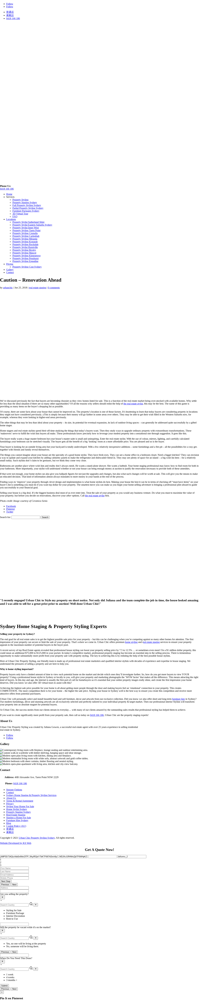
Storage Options (14, 789)
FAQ (14, 216)
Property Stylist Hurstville (25, 247)
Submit (4, 986)
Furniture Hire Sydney (17, 820)
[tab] (99, 859)
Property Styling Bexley (24, 250)
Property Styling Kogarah (25, 241)
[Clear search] (35, 905)
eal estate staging (151, 642)
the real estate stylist (133, 403)
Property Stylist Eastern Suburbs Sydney (32, 225)
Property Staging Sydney (24, 202)
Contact (10, 272)
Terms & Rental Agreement (19, 801)
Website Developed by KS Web (15, 843)
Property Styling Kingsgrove (26, 255)
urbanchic (8, 287)
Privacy (10, 803)
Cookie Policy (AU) (16, 826)
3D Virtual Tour (20, 213)
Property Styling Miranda (24, 239)
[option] (102, 910)
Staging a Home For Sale (18, 817)
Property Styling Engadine (25, 261)
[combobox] (99, 897)
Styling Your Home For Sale (20, 806)
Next (14, 884)
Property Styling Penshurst (25, 258)
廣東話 (10, 15)
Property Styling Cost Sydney (27, 266)
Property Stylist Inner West (25, 227)
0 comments (54, 287)
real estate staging (37, 287)
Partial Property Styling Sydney (27, 208)
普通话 (10, 12)
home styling (131, 642)
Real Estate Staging (15, 814)
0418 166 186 (13, 18)
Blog (8, 823)
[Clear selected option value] (2, 897)
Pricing (9, 264)
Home (9, 194)
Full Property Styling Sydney (26, 205)
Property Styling (20, 199)
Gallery (10, 269)
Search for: (5, 517)
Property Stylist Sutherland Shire (28, 222)
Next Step (5, 881)
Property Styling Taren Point (26, 230)
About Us (11, 798)
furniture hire (178, 699)
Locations (11, 219)
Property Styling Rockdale (25, 244)
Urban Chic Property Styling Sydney (37, 837)
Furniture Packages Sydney (25, 211)
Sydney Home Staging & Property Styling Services (31, 795)
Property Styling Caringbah (25, 236)
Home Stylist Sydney (16, 809)
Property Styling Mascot (24, 252)
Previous (5, 884)
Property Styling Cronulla (25, 233)
